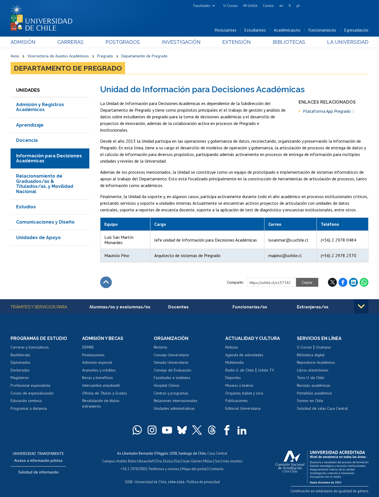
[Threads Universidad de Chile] (212, 430)
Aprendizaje (30, 125)
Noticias (231, 347)
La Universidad (347, 42)
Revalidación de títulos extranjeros (101, 403)
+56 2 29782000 (133, 469)
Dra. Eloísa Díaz (168, 461)
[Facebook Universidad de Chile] (227, 430)
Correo (268, 5)
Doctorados (20, 370)
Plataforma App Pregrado (327, 111)
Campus (108, 461)
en (281, 5)
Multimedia (234, 362)
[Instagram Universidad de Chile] (152, 430)
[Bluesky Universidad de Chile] (182, 430)
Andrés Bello (126, 461)
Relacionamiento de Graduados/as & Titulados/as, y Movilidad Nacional (44, 183)
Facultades (201, 5)
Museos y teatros (239, 385)
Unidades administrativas (174, 408)
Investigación (181, 42)
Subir (106, 282)
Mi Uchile (250, 5)
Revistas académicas (313, 385)
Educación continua (26, 400)
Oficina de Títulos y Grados (104, 393)
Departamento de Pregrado (144, 56)
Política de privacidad (203, 482)
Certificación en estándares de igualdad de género (329, 491)
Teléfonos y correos (164, 469)
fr (290, 5)
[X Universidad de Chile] (197, 430)
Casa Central (217, 453)
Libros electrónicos (313, 370)
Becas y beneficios (97, 377)
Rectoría (160, 347)
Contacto (216, 469)
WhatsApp (364, 282)
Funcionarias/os (322, 30)
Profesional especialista (30, 385)
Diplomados (21, 362)
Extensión (236, 42)
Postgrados (122, 42)
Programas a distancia (29, 408)
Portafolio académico (314, 393)
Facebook (342, 282)
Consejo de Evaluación (172, 370)
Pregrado (105, 56)
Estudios (26, 206)
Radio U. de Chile (239, 370)
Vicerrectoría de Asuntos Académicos (58, 56)
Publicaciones (236, 400)
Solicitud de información (38, 472)
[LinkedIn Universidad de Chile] (242, 430)
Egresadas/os (356, 30)
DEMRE (88, 347)
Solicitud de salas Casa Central (322, 408)
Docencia (27, 140)
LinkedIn (353, 282)
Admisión (23, 42)
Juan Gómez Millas (198, 461)
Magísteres (20, 377)
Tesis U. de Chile (310, 377)
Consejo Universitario (171, 354)
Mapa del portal (194, 469)
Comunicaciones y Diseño (45, 222)
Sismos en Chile (310, 400)
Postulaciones (93, 354)
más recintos (232, 461)
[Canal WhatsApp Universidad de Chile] (137, 430)
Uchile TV (266, 370)
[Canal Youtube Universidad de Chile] (167, 430)
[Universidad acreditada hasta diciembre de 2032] (322, 465)
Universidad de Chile (150, 482)
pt (298, 5)
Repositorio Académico (316, 362)
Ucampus (323, 347)
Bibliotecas (289, 42)
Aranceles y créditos (99, 370)
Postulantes (225, 30)
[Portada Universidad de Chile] (44, 16)
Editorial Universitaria (243, 408)
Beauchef (146, 461)
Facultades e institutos (172, 377)
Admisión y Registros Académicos (40, 107)
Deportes (233, 377)
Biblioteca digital (311, 354)
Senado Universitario (171, 362)
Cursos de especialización (32, 393)
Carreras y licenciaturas (30, 347)
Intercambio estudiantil (101, 385)
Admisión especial (97, 362)
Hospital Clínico (166, 385)
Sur (217, 461)
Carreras (70, 42)
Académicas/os (287, 30)
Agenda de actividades (244, 354)
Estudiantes (255, 30)
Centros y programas (171, 393)
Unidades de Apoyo (38, 237)
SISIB (129, 482)
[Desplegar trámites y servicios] (361, 306)
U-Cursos (230, 5)
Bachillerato (20, 354)
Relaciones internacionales (176, 400)
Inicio (15, 56)
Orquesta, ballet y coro (244, 393)
